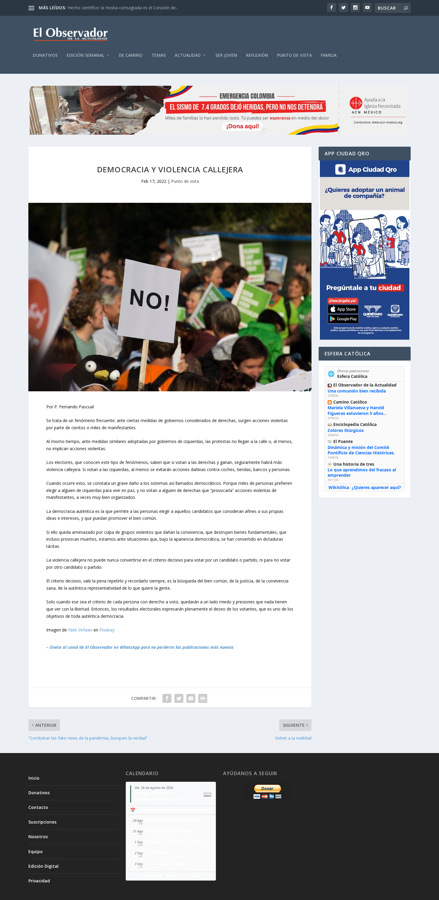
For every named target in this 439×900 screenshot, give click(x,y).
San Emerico (158, 852)
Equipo (35, 851)
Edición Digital (43, 866)
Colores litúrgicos (346, 430)
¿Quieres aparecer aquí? (376, 487)
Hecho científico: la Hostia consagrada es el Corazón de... (123, 7)
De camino (130, 55)
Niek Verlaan (80, 630)
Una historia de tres (353, 464)
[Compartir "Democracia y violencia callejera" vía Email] (191, 698)
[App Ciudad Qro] (365, 250)
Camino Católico (350, 402)
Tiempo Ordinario (153, 793)
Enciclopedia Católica (355, 424)
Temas (158, 55)
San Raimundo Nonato (169, 831)
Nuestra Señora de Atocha (173, 820)
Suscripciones (42, 822)
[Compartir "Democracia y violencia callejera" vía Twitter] (179, 698)
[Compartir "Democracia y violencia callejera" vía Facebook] (167, 698)
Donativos (45, 55)
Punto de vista (294, 55)
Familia (329, 55)
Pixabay (106, 630)
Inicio (33, 778)
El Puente (343, 441)
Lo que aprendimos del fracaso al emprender (362, 472)
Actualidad (188, 55)
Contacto (38, 807)
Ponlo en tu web (182, 876)
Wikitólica (339, 487)
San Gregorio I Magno (168, 864)
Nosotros (38, 836)
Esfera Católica (352, 376)
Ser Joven (226, 55)
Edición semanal (85, 55)
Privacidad (39, 881)
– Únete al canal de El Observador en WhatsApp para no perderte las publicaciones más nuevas (140, 647)
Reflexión (257, 55)
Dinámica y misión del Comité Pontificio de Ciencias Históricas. (361, 450)
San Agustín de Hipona (158, 799)
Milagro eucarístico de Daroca (176, 842)
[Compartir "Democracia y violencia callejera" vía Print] (203, 698)
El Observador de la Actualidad (365, 385)
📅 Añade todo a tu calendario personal (171, 810)
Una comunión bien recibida (357, 391)
